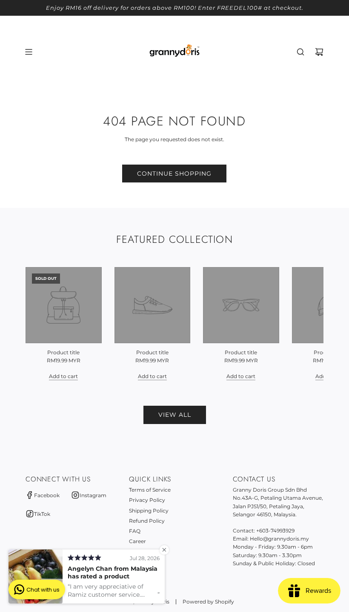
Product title (63, 352)
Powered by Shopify (208, 601)
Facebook (47, 495)
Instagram (93, 495)
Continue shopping (174, 173)
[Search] (300, 52)
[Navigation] (28, 52)
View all (174, 414)
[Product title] (64, 305)
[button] (41, 323)
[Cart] (319, 52)
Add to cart (63, 376)
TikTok (42, 514)
